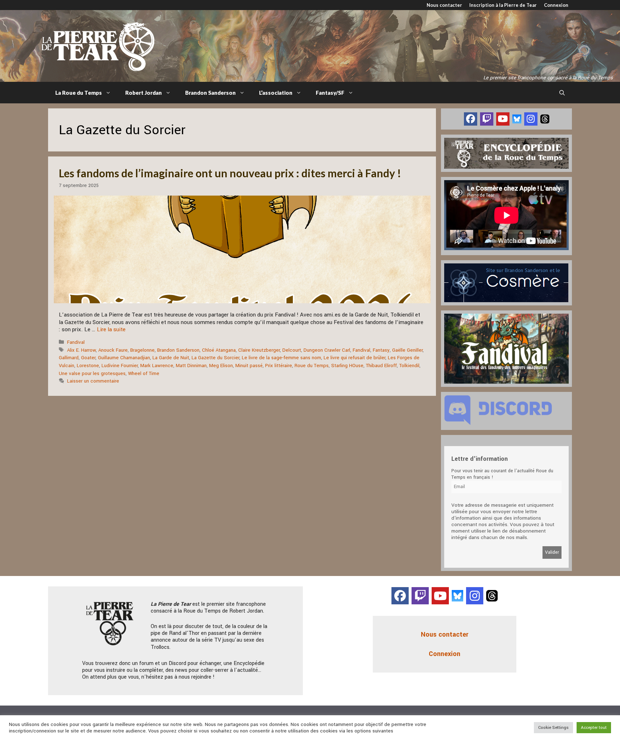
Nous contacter (444, 5)
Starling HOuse (347, 365)
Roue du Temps (312, 365)
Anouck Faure (113, 350)
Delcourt (291, 350)
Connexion (556, 5)
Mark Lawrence (156, 365)
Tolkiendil (409, 365)
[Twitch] (486, 119)
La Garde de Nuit (170, 357)
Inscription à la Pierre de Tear (503, 5)
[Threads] (545, 118)
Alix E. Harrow (81, 350)
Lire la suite (111, 329)
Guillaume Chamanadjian (124, 357)
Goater (88, 357)
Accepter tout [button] (594, 728)
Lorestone (88, 365)
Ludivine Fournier (120, 365)
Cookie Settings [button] (553, 728)
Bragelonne (142, 350)
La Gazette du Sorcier (215, 357)
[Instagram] (530, 119)
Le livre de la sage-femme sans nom (281, 357)
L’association (275, 92)
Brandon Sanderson (210, 92)
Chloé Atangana (219, 350)
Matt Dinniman (191, 365)
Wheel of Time (143, 373)
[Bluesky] (517, 118)
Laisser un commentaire (93, 381)
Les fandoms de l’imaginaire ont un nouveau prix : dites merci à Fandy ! (230, 173)
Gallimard (69, 357)
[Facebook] (470, 119)
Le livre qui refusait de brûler (354, 357)
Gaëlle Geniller (407, 350)
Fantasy (381, 350)
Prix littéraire (278, 365)
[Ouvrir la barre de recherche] (562, 92)
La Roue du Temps (78, 92)
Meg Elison (221, 365)
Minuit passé (249, 365)
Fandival (76, 342)
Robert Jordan (143, 92)
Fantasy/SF (330, 92)
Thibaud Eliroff (381, 365)
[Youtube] (502, 119)
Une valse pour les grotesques (92, 373)
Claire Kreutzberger (259, 350)
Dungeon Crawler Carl (327, 350)
